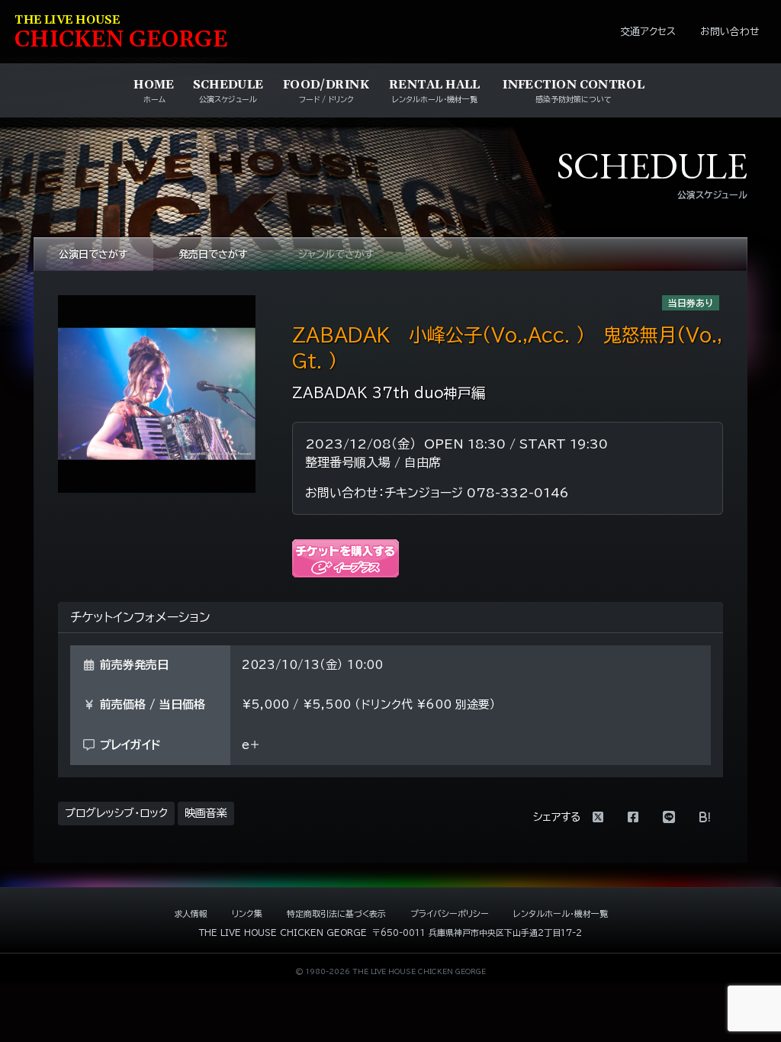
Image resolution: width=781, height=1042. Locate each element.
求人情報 (190, 913)
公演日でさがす (93, 254)
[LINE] (669, 817)
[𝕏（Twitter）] (597, 817)
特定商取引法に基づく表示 (336, 913)
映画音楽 (206, 813)
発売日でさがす (213, 254)
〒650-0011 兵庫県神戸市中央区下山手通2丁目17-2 (477, 932)
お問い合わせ (730, 32)
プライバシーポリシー (449, 913)
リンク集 (247, 913)
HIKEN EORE (121, 33)
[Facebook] (633, 817)
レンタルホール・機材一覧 (560, 913)
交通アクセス (648, 32)
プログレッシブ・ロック (116, 813)
